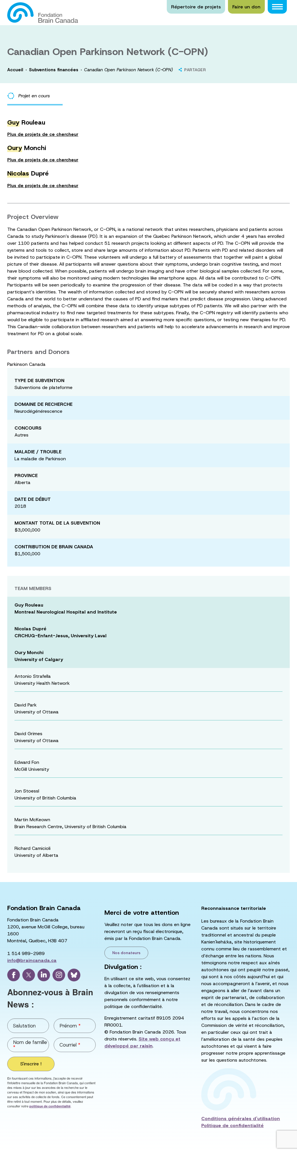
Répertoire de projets (196, 7)
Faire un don (246, 7)
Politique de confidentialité (232, 1125)
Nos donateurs (126, 952)
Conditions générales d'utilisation (240, 1119)
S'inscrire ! (30, 1064)
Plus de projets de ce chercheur (42, 134)
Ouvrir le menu (277, 7)
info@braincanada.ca (32, 960)
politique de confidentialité (49, 1106)
